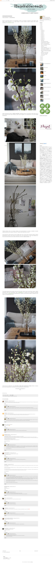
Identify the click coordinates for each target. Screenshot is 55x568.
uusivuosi (41, 180)
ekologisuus (50, 153)
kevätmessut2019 (50, 165)
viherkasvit (49, 181)
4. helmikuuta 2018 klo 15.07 (12, 528)
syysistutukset (45, 178)
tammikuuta (42, 55)
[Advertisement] (45, 136)
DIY (40, 146)
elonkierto (41, 154)
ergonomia (48, 154)
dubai (47, 153)
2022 (41, 25)
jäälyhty (50, 162)
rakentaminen (48, 176)
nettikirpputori (41, 174)
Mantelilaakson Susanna (7, 434)
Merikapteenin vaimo (6, 486)
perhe (40, 175)
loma (51, 171)
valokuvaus (48, 180)
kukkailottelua (48, 169)
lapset (46, 170)
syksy (42, 178)
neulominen (46, 174)
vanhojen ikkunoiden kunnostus (43, 181)
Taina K (7, 406)
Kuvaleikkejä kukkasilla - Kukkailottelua (45, 42)
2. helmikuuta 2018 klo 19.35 (12, 418)
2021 (41, 26)
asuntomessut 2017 (49, 149)
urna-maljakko (50, 179)
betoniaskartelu (46, 151)
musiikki (50, 173)
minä (44, 173)
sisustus (50, 177)
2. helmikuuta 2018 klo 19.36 (12, 429)
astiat (44, 149)
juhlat (51, 161)
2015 (41, 58)
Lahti (42, 147)
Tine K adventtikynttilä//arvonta (47, 63)
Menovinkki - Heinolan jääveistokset (45, 43)
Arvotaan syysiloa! (46, 67)
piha (45, 175)
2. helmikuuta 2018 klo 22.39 (12, 458)
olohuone (49, 174)
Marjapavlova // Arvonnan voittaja (44, 52)
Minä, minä (45, 71)
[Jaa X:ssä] (11, 395)
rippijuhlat (44, 177)
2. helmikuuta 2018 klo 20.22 (13, 434)
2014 (41, 59)
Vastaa (5, 403)
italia (50, 158)
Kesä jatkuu (45, 75)
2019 (41, 28)
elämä (43, 154)
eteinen (50, 154)
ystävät (48, 182)
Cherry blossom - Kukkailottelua (44, 53)
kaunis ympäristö (48, 163)
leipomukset (50, 170)
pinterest (48, 175)
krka (47, 168)
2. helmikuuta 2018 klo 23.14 (12, 486)
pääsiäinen (43, 176)
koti (47, 167)
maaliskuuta (42, 38)
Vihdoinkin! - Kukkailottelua (44, 45)
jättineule (44, 162)
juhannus (48, 160)
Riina (5, 424)
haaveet (49, 155)
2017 (41, 56)
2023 (41, 24)
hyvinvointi (47, 157)
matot (41, 173)
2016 (41, 57)
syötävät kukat (49, 178)
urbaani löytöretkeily (46, 179)
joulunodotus (44, 160)
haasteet (43, 155)
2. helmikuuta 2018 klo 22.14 (10, 464)
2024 (41, 23)
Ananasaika (5, 464)
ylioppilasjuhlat (45, 182)
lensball (41, 171)
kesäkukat (45, 164)
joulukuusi (41, 160)
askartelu (41, 149)
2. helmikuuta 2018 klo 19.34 (9, 424)
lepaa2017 (44, 171)
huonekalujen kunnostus (42, 157)
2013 (41, 60)
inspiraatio (41, 158)
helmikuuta (42, 39)
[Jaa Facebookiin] (12, 395)
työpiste (42, 179)
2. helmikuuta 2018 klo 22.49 (12, 475)
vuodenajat (41, 182)
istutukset (47, 158)
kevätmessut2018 (46, 165)
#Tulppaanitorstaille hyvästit (44, 54)
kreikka (45, 168)
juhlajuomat (51, 160)
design (45, 153)
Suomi (50, 147)
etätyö (40, 155)
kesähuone (41, 164)
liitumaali (49, 171)
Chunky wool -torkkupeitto (46, 79)
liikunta (46, 171)
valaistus (44, 180)
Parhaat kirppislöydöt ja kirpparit (44, 41)
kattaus (40, 163)
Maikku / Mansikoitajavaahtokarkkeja (8, 518)
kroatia (49, 168)
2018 (41, 29)
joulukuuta (42, 30)
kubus (51, 168)
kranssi (43, 168)
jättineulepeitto (47, 162)
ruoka (47, 177)
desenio (43, 153)
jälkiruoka (41, 162)
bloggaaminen (50, 151)
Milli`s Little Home (6, 528)
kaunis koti (44, 163)
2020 (41, 27)
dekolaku (40, 153)
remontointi (41, 177)
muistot (47, 173)
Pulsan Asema (42, 40)
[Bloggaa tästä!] (10, 395)
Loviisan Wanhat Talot (46, 147)
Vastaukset (6, 417)
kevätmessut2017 (41, 165)
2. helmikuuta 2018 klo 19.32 (12, 406)
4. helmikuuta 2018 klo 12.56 (16, 518)
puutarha (51, 175)
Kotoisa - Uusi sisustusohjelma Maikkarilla (45, 44)
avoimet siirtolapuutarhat (42, 151)
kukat (42, 169)
